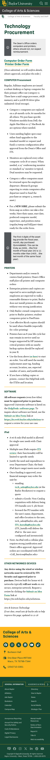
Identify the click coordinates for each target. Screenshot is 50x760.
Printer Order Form (17, 64)
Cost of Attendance (12, 729)
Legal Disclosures (11, 737)
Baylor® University (22, 753)
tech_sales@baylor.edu (26, 487)
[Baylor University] (17, 3)
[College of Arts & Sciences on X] (18, 645)
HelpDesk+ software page (21, 408)
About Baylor (9, 689)
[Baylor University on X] (25, 750)
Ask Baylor (9, 697)
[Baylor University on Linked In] (30, 750)
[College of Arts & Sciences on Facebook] (5, 645)
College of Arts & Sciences (20, 10)
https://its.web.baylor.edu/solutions (22, 419)
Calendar (8, 705)
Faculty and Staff (41, 16)
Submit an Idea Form (15, 415)
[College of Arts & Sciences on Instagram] (12, 645)
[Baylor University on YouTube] (41, 750)
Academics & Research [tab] (38, 684)
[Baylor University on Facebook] (14, 750)
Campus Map (10, 709)
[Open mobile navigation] (46, 4)
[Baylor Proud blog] (8, 750)
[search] (40, 4)
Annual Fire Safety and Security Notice (13, 723)
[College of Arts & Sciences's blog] (38, 645)
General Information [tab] (14, 684)
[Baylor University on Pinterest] (36, 750)
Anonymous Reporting (13, 718)
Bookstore (8, 701)
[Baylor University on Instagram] (19, 750)
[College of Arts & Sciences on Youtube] (31, 645)
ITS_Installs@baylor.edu (27, 524)
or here (33, 356)
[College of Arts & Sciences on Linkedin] (25, 645)
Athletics (8, 693)
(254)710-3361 (15, 666)
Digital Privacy (10, 733)
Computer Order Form (18, 60)
